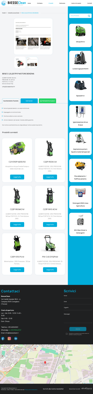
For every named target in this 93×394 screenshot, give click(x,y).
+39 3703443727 (15, 330)
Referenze (62, 3)
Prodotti (51, 3)
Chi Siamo (39, 3)
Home (29, 3)
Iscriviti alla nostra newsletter (53, 389)
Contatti (89, 3)
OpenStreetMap (90, 383)
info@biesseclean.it (11, 333)
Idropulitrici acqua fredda (13, 12)
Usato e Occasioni (76, 3)
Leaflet (84, 383)
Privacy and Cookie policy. (31, 389)
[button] (45, 362)
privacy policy (79, 334)
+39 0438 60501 (13, 327)
